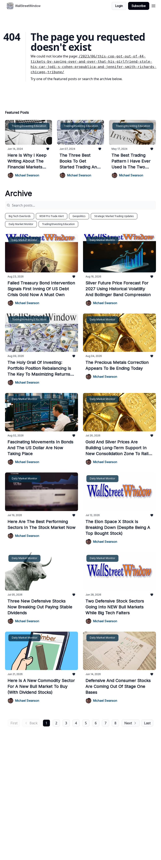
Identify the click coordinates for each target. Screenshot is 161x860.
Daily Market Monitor (21, 224)
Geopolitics (79, 216)
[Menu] (153, 5)
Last (147, 723)
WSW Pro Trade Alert (51, 216)
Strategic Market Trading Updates (114, 216)
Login (119, 6)
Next (128, 723)
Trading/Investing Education (58, 224)
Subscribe (139, 6)
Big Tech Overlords (20, 216)
